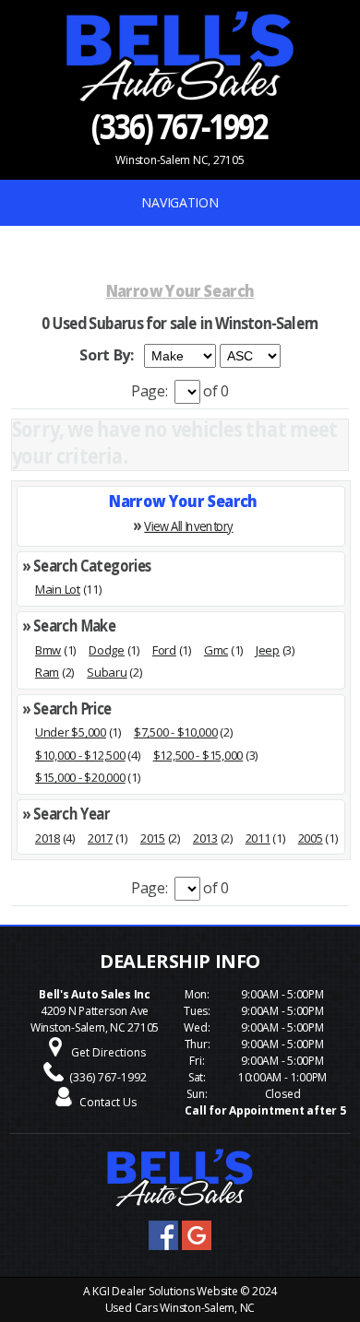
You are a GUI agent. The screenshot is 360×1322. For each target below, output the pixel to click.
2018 (47, 838)
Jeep (268, 650)
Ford (164, 650)
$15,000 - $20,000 (80, 777)
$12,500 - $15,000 (198, 755)
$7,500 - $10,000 (176, 732)
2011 (258, 838)
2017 (100, 838)
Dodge (107, 650)
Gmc (216, 650)
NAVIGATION (179, 202)
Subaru (106, 672)
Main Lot (57, 589)
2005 (310, 838)
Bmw (48, 650)
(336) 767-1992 (179, 125)
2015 (152, 838)
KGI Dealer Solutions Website (164, 1291)
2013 (205, 838)
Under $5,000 (70, 732)
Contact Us (108, 1102)
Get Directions (108, 1052)
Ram (47, 672)
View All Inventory (188, 525)
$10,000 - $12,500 (80, 755)
